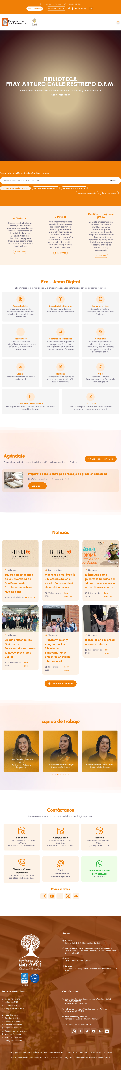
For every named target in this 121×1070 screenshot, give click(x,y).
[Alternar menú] (118, 22)
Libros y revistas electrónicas (15, 188)
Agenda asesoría (60, 876)
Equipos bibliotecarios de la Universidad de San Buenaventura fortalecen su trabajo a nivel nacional (20, 583)
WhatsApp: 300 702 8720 (76, 1003)
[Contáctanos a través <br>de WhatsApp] (99, 863)
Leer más (28, 597)
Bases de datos (109, 193)
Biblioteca (12, 570)
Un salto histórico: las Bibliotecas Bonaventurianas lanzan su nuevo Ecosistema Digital (20, 648)
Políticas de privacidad (78, 1052)
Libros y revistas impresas (45, 188)
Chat (60, 870)
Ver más (36, 486)
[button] (91, 8)
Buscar (113, 180)
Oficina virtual (60, 873)
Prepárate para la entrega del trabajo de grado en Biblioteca (67, 473)
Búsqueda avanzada (87, 193)
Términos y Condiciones (100, 1052)
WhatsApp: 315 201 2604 (75, 1011)
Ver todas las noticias (62, 683)
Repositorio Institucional (74, 188)
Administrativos (55, 570)
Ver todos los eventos (102, 459)
